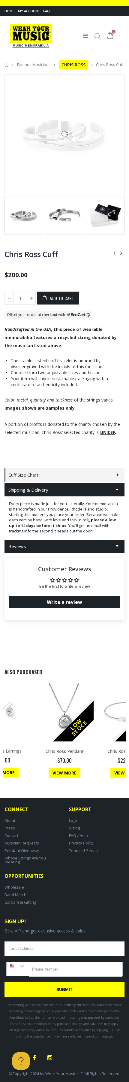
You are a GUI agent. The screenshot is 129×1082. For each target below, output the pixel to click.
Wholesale (14, 887)
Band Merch (15, 894)
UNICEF (107, 432)
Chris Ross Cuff (31, 254)
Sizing (74, 828)
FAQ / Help (78, 835)
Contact (11, 835)
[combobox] (18, 966)
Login (74, 820)
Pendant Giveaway (21, 850)
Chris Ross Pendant (65, 751)
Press (9, 828)
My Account (29, 11)
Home (9, 11)
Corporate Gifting (20, 902)
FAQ (46, 11)
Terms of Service (84, 850)
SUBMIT (64, 989)
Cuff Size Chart (23, 475)
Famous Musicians (34, 65)
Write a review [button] (64, 602)
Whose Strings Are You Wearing (25, 860)
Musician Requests (21, 843)
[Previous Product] (114, 253)
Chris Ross (74, 65)
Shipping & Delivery (28, 490)
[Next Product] (121, 253)
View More (64, 773)
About (9, 820)
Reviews (17, 546)
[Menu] (85, 36)
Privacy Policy (81, 843)
